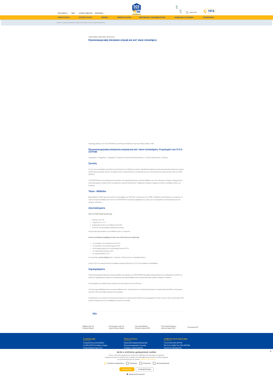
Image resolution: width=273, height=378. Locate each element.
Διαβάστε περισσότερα (147, 359)
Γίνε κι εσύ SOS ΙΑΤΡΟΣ (173, 343)
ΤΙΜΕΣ (73, 13)
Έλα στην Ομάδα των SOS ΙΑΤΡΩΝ (177, 345)
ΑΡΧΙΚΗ (59, 22)
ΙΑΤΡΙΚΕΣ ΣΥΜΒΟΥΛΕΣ (86, 13)
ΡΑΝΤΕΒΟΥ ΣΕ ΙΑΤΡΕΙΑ (124, 17)
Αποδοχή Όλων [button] (127, 369)
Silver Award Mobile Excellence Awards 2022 (142, 327)
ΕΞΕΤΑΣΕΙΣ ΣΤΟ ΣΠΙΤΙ (85, 17)
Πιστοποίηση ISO (192, 327)
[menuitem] (179, 7)
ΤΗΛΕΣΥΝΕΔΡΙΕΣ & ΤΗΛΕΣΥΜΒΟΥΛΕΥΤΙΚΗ (152, 17)
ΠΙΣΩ (94, 313)
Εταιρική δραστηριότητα (92, 348)
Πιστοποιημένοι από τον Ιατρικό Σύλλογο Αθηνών (116, 327)
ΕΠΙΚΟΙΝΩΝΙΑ (99, 13)
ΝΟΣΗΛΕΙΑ (104, 17)
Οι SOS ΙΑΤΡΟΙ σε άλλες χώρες (95, 345)
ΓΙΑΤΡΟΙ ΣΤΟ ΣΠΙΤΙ (63, 17)
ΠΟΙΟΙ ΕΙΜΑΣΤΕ (62, 13)
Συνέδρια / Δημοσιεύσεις (133, 348)
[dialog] (136, 363)
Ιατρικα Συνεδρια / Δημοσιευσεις (97, 37)
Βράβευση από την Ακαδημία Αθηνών (88, 327)
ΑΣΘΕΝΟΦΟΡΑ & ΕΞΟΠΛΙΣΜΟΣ (183, 17)
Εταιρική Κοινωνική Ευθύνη (93, 343)
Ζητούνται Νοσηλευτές (173, 348)
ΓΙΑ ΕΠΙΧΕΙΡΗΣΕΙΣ (208, 17)
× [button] (270, 351)
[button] (136, 374)
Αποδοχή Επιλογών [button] (144, 369)
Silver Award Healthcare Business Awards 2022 (168, 327)
